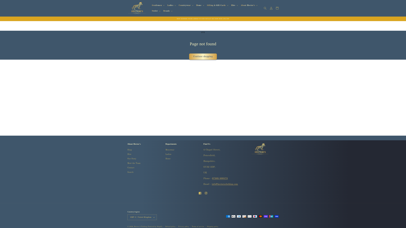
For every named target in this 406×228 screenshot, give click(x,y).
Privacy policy (183, 226)
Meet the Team (134, 163)
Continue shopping (203, 57)
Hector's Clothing (141, 226)
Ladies (168, 154)
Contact (130, 168)
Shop (129, 150)
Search (130, 172)
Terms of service (198, 226)
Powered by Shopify (155, 226)
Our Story (131, 159)
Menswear (169, 150)
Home (168, 159)
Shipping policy (212, 226)
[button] (158, 5)
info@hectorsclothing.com (225, 184)
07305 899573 (220, 178)
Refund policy (170, 226)
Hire (129, 154)
